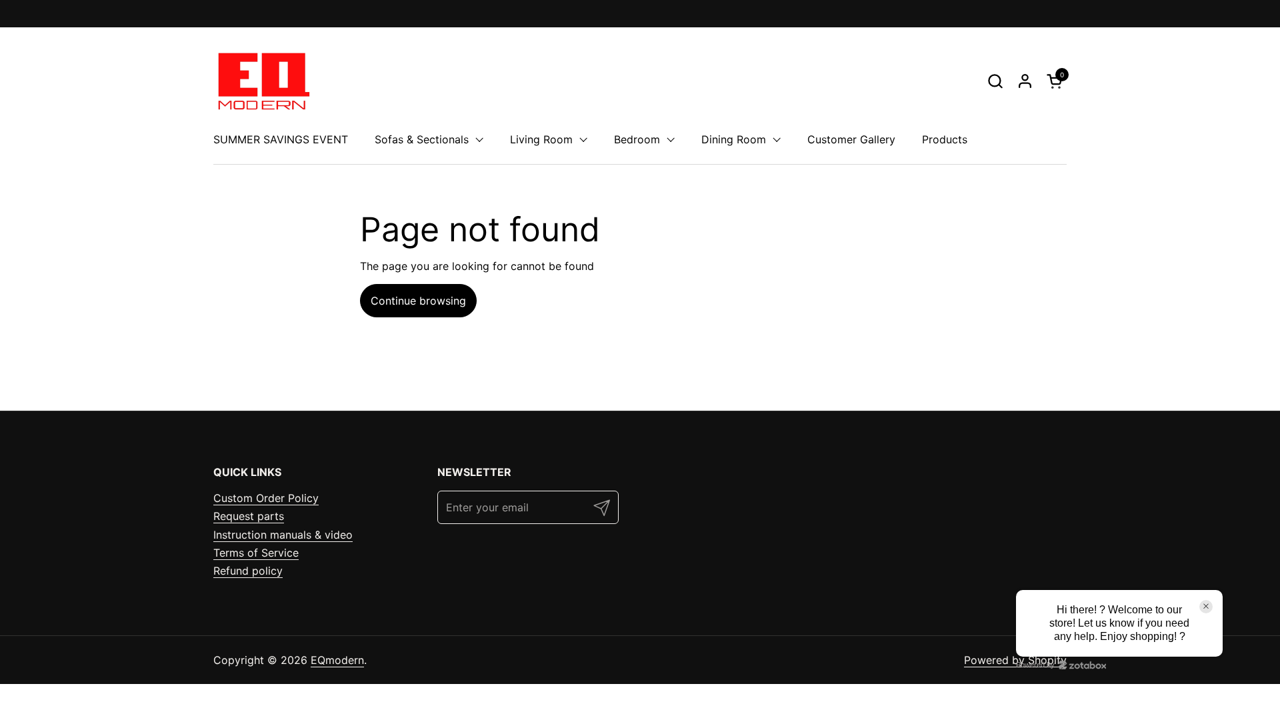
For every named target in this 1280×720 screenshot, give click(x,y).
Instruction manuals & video (283, 534)
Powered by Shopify (1015, 660)
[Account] (1025, 81)
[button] (995, 81)
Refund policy (248, 570)
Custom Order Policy (266, 498)
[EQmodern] (262, 80)
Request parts (248, 516)
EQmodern (337, 660)
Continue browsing (418, 300)
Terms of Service (256, 552)
